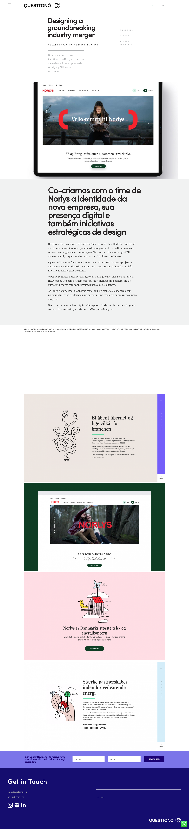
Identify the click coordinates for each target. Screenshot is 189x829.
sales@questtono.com (17, 792)
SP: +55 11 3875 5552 (16, 797)
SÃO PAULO (101, 797)
